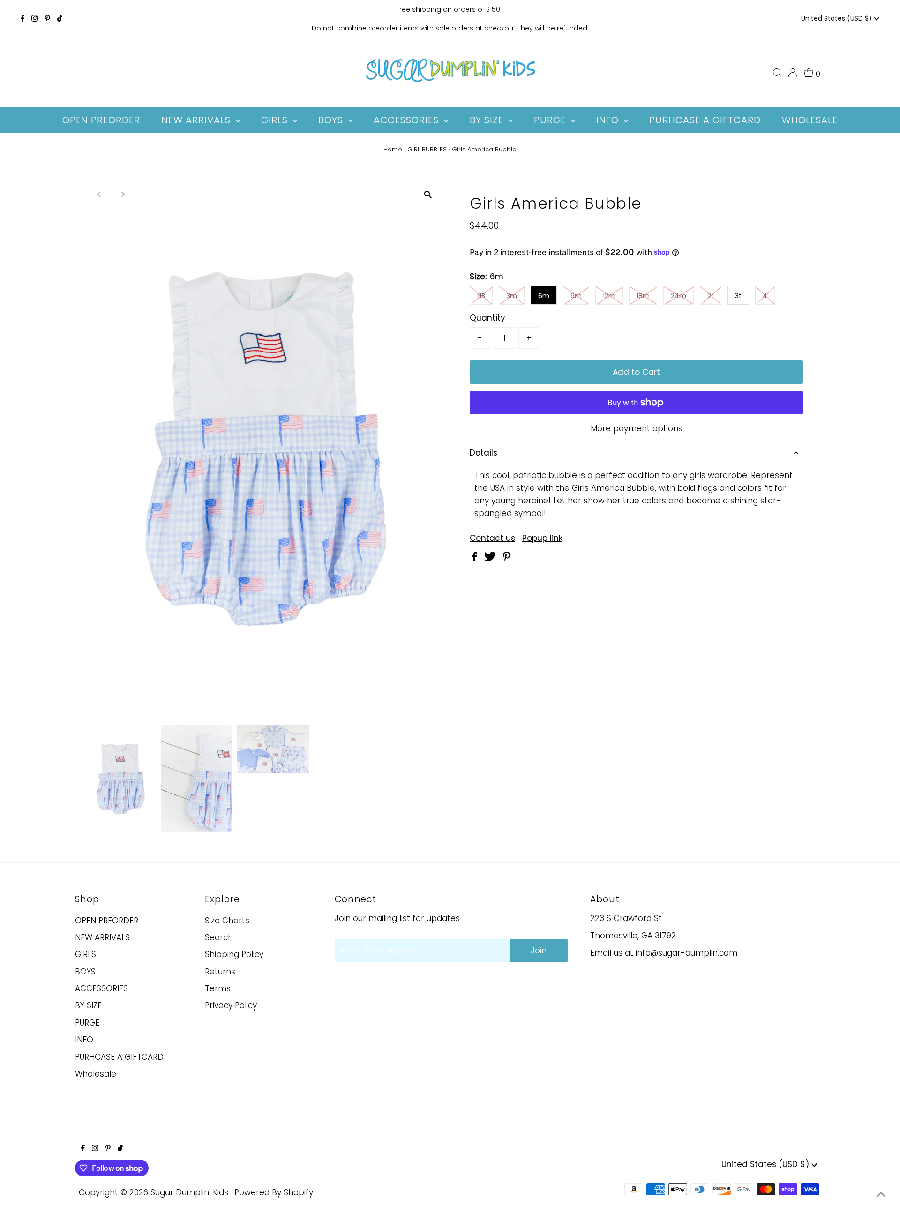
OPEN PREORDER (106, 920)
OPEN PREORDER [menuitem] (101, 120)
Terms (218, 988)
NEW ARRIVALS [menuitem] (197, 120)
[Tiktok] (60, 18)
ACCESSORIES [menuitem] (408, 120)
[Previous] (99, 194)
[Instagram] (34, 18)
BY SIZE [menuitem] (488, 120)
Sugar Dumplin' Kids (189, 1192)
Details (483, 452)
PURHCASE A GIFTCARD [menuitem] (705, 120)
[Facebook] (22, 18)
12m (609, 295)
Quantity (487, 317)
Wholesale (95, 1073)
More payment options (636, 428)
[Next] (122, 194)
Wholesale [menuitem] (810, 120)
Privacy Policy (231, 1005)
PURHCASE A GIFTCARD (119, 1057)
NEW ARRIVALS (102, 937)
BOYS (85, 971)
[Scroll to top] (881, 1194)
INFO (84, 1039)
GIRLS (85, 954)
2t (710, 295)
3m (511, 295)
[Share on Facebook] (476, 558)
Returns (220, 971)
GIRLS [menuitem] (276, 120)
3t (738, 295)
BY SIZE (88, 1005)
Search (219, 937)
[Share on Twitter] (491, 558)
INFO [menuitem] (609, 120)
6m (543, 295)
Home (392, 149)
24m (678, 295)
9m (576, 295)
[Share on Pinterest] (506, 558)
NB (481, 295)
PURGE (87, 1022)
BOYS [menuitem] (332, 120)
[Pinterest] (47, 18)
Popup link (542, 538)
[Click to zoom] (427, 194)
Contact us (492, 538)
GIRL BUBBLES (427, 149)
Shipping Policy (234, 954)
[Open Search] (777, 72)
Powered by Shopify (273, 1192)
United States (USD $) (837, 18)
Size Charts (227, 920)
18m (643, 295)
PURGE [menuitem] (551, 120)
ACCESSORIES (101, 988)
